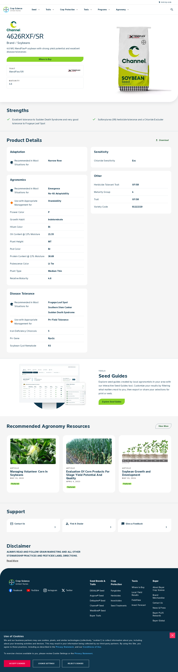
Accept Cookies (17, 664)
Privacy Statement (65, 647)
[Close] (172, 635)
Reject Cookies (75, 664)
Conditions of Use (92, 647)
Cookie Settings (46, 664)
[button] (11, 582)
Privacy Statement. (84, 653)
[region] (89, 651)
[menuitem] (35, 9)
